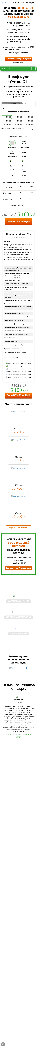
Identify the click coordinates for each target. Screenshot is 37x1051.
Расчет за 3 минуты (24, 2)
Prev (3, 709)
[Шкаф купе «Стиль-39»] (18, 446)
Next (33, 709)
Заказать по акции (18, 221)
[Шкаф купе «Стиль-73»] (18, 474)
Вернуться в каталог (18, 527)
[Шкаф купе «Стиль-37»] (18, 503)
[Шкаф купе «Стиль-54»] (18, 418)
